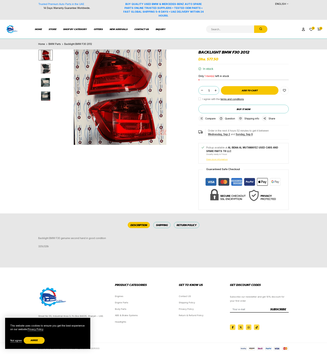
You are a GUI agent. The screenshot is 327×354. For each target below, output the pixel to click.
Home (38, 29)
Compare (210, 118)
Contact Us (141, 29)
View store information (217, 159)
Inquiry (161, 29)
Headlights (120, 321)
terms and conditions (232, 99)
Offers (98, 29)
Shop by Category (75, 29)
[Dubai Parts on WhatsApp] (248, 327)
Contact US (185, 296)
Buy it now (244, 109)
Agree (34, 340)
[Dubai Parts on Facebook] (232, 327)
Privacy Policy (186, 309)
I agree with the (223, 99)
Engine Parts (121, 302)
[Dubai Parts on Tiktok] (256, 327)
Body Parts (120, 309)
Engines (119, 296)
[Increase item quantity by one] (215, 90)
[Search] (260, 29)
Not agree (16, 340)
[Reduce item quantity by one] (202, 90)
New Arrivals (119, 29)
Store (52, 29)
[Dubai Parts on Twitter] (240, 327)
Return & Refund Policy (191, 315)
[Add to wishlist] (284, 90)
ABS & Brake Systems (126, 315)
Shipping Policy (187, 302)
